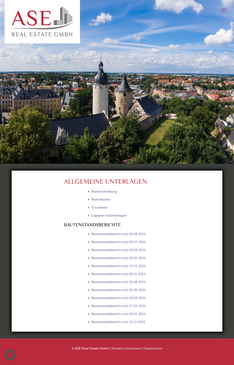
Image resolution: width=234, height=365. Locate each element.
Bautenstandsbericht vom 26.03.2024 (118, 250)
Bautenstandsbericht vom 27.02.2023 (118, 306)
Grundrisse (99, 207)
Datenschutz (153, 348)
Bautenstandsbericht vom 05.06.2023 (118, 290)
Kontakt (117, 348)
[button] (10, 355)
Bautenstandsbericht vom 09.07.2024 (118, 242)
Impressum (133, 348)
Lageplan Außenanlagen (109, 215)
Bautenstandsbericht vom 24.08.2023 (118, 282)
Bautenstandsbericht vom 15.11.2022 (118, 322)
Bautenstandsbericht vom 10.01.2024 (118, 266)
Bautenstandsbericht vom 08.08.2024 (118, 234)
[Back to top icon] (215, 357)
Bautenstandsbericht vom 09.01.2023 (118, 314)
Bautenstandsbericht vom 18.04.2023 (118, 298)
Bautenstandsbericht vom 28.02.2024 (118, 258)
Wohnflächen (100, 199)
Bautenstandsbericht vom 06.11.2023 (118, 274)
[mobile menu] (224, 10)
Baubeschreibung (104, 191)
